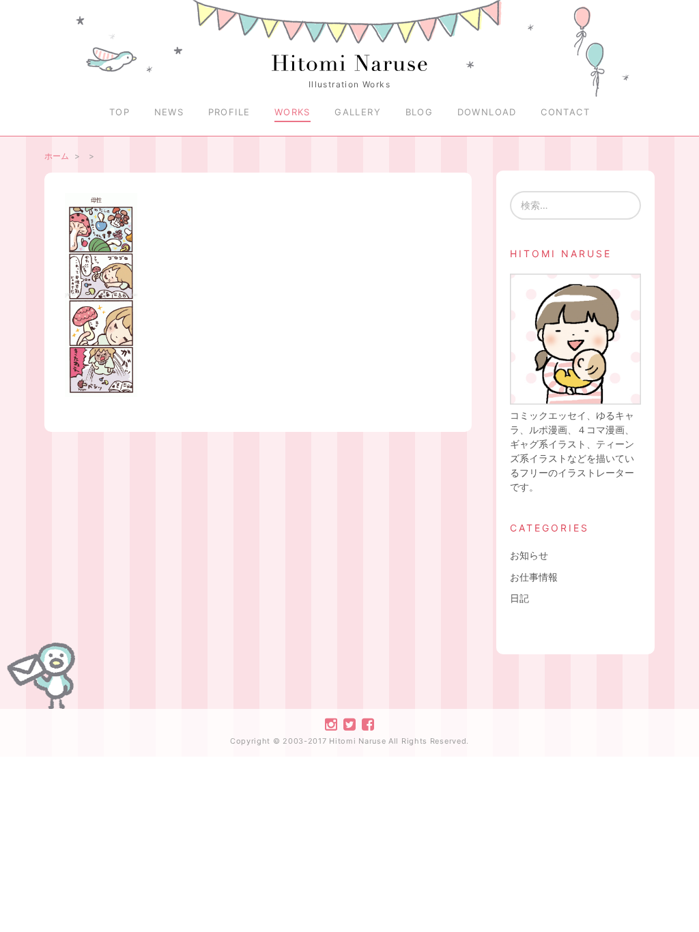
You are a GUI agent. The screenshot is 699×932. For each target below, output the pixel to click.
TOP (119, 111)
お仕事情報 (534, 577)
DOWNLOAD (487, 111)
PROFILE (229, 111)
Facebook (367, 724)
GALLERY (357, 111)
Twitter (349, 724)
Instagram (331, 724)
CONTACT (565, 111)
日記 (519, 598)
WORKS (292, 111)
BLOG (419, 111)
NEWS (169, 111)
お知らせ (529, 555)
